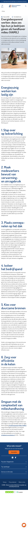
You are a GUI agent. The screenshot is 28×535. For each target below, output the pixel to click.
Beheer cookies (22, 482)
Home (3, 11)
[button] (24, 525)
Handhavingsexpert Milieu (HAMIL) (18, 425)
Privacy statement (12, 482)
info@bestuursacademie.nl (8, 435)
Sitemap (4, 482)
